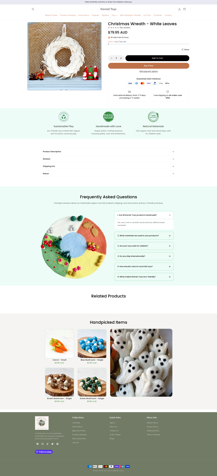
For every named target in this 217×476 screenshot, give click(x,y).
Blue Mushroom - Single (92, 360)
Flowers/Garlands (79, 435)
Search (112, 423)
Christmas (76, 423)
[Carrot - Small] (59, 343)
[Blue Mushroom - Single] (92, 343)
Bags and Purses (78, 431)
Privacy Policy (152, 427)
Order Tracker (115, 435)
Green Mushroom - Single (92, 398)
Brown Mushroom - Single (59, 398)
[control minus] (110, 58)
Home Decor (77, 427)
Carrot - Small (59, 360)
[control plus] (122, 58)
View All (75, 443)
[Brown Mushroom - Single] (59, 382)
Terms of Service (153, 435)
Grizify (122, 470)
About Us (113, 427)
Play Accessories (79, 439)
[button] (33, 9)
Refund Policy (152, 423)
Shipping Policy (153, 431)
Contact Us (114, 431)
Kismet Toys (102, 470)
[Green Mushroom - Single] (92, 382)
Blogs (112, 439)
